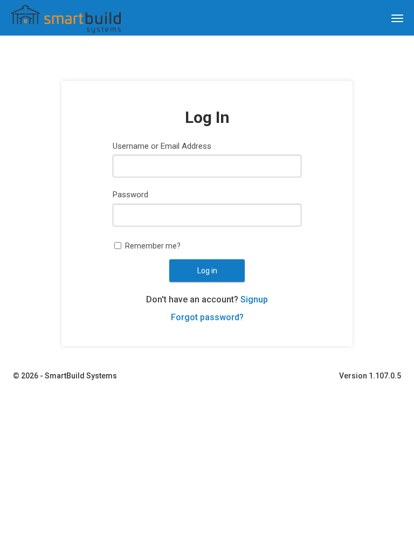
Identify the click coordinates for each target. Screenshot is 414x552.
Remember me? (153, 246)
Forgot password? (207, 317)
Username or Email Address (162, 146)
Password (130, 194)
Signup (254, 299)
